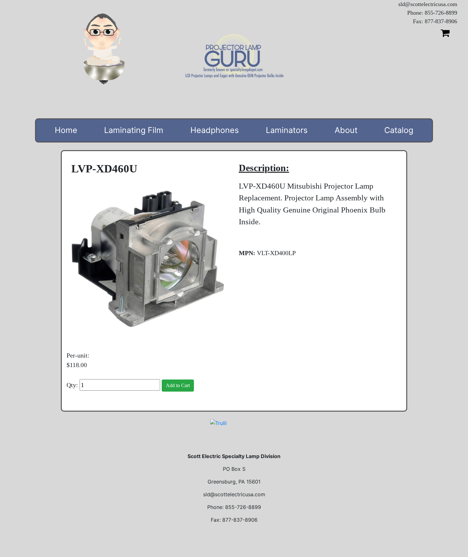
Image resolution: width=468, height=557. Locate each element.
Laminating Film (133, 130)
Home (66, 130)
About (346, 130)
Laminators (287, 130)
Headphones (214, 130)
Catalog (398, 130)
